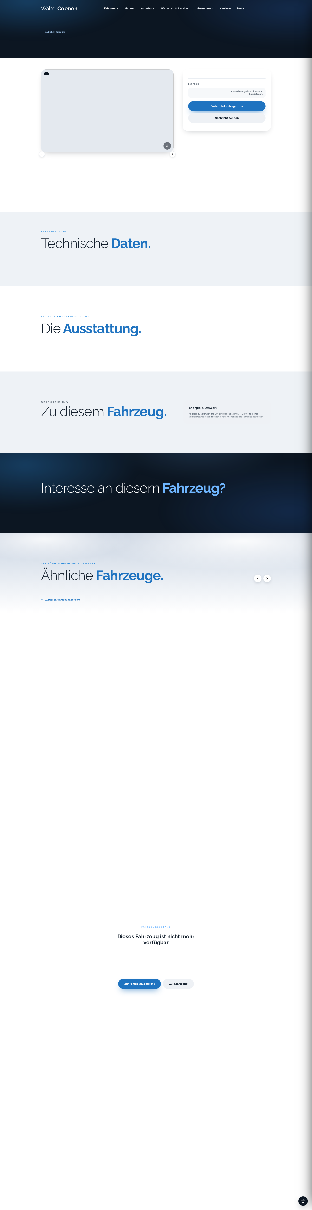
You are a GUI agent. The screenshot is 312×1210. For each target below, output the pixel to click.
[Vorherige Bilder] (42, 154)
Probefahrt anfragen (224, 106)
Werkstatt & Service (174, 8)
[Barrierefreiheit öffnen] (303, 1201)
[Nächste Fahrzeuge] (267, 578)
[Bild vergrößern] (167, 146)
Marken (130, 8)
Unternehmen (204, 8)
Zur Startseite (178, 983)
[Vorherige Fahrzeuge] (258, 578)
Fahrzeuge (111, 8)
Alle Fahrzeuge (55, 32)
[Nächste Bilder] (173, 154)
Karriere (225, 8)
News (241, 8)
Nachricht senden (227, 118)
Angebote (148, 8)
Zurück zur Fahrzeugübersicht (62, 599)
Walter (59, 8)
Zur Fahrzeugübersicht (139, 983)
